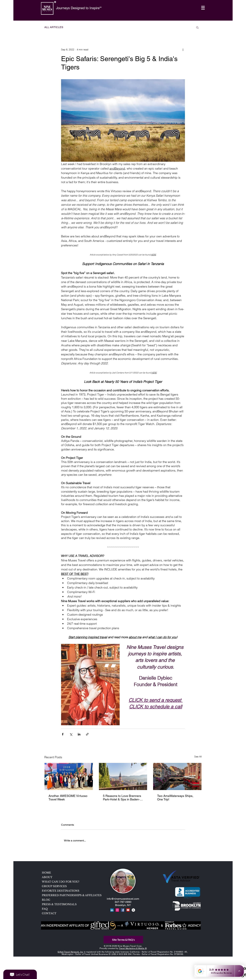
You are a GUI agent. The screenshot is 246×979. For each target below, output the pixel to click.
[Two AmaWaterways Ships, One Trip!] (177, 776)
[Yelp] (133, 910)
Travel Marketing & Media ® (133, 948)
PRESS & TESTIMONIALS (59, 904)
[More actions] (183, 50)
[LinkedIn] (112, 910)
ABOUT (47, 877)
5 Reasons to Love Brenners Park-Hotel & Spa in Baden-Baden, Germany (122, 797)
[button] (203, 8)
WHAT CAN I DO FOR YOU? (60, 881)
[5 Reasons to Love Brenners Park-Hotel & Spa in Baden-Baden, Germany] (123, 776)
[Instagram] (117, 910)
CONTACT (49, 913)
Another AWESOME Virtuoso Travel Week (68, 797)
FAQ (45, 908)
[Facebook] (122, 910)
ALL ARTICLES (53, 27)
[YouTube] (128, 910)
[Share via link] (87, 734)
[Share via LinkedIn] (79, 734)
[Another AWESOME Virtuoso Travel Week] (69, 776)
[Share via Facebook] (62, 734)
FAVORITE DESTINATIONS (60, 890)
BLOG (46, 899)
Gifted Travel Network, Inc (70, 952)
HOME (46, 872)
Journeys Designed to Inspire (78, 8)
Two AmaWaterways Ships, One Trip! (175, 797)
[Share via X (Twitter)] (70, 734)
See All (198, 756)
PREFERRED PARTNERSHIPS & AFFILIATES (66, 895)
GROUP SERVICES (54, 886)
